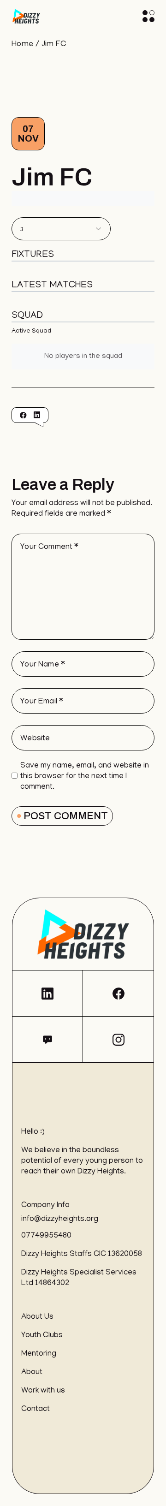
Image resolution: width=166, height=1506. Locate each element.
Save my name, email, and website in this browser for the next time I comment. (84, 777)
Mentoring (38, 1354)
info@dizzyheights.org (59, 1219)
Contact (35, 1409)
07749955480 (46, 1236)
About (31, 1373)
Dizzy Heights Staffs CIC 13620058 (81, 1254)
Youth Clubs (42, 1336)
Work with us (43, 1391)
